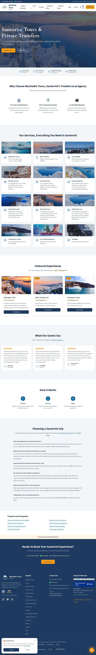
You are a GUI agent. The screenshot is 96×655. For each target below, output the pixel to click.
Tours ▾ (34, 7)
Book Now (90, 7)
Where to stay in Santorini (58, 520)
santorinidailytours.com (55, 593)
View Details (16, 312)
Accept (11, 650)
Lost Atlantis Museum (31, 614)
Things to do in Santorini (15, 523)
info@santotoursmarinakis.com (61, 556)
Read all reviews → (58, 340)
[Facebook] (7, 599)
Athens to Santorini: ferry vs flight (18, 520)
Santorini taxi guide (31, 603)
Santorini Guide (60, 7)
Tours (27, 583)
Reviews (28, 627)
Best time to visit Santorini (58, 523)
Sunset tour (29, 607)
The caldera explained (56, 529)
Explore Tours (8, 50)
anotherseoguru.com (41, 649)
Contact (76, 7)
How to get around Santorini (17, 526)
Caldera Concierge (23, 7)
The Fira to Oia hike (14, 529)
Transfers (41, 7)
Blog (69, 7)
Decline (28, 650)
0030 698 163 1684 (8, 1)
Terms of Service (41, 644)
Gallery (27, 624)
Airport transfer (30, 587)
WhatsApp (19, 1)
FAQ (27, 630)
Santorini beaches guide (57, 526)
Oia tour (28, 610)
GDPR (57, 644)
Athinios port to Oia (31, 600)
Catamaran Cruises (49, 7)
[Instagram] (3, 599)
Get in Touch (48, 562)
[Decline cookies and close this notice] (34, 640)
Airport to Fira (29, 593)
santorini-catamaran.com (56, 595)
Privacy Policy (50, 644)
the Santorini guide (65, 433)
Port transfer (29, 597)
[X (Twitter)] (12, 599)
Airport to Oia (29, 590)
